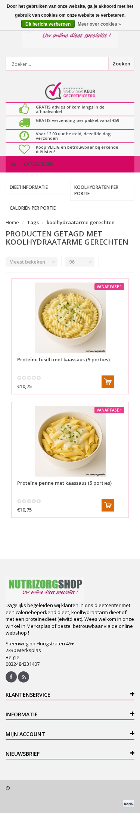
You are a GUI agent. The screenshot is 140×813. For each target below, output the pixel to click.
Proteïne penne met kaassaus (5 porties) (64, 483)
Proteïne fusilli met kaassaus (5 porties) (63, 359)
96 (71, 261)
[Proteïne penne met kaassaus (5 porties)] (70, 441)
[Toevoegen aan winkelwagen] (108, 381)
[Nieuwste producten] (23, 677)
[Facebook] (11, 677)
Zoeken (121, 63)
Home (12, 222)
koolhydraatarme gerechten (81, 222)
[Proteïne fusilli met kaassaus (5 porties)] (70, 318)
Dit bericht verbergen (48, 24)
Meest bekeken (27, 261)
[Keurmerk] (70, 91)
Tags (33, 222)
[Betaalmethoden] (128, 803)
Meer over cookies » (99, 24)
